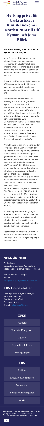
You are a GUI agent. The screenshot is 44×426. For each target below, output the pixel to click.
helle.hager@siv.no (19, 305)
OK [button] (6, 420)
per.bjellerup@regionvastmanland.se (20, 280)
